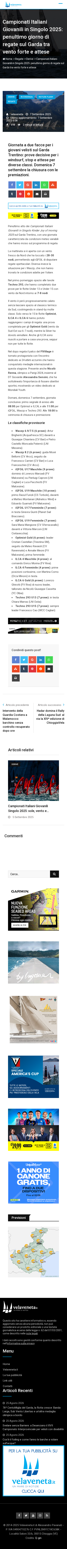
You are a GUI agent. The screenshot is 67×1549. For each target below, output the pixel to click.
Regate (19, 58)
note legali (32, 1333)
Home (8, 58)
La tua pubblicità (12, 1375)
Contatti (7, 1386)
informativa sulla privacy (20, 1343)
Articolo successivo (49, 705)
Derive (29, 58)
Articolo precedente (17, 705)
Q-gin (38, 1538)
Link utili (7, 1380)
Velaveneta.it (10, 1369)
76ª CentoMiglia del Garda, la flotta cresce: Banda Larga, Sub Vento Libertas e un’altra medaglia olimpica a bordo (32, 1411)
